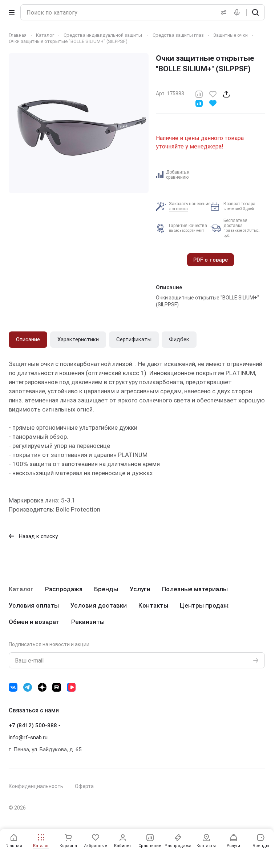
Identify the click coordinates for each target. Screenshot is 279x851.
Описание (28, 339)
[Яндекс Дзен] (42, 687)
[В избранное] (213, 93)
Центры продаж (204, 605)
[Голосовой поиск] (238, 12)
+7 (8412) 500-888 (33, 725)
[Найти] (255, 12)
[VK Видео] (71, 687)
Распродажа (63, 589)
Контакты (153, 605)
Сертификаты (133, 339)
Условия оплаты (34, 605)
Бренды (106, 589)
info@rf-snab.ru (28, 737)
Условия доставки (98, 605)
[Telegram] (27, 687)
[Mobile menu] (11, 12)
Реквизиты (88, 621)
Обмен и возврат (34, 621)
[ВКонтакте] (13, 687)
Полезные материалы (195, 589)
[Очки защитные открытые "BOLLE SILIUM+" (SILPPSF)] (79, 123)
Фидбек (179, 339)
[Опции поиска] (222, 12)
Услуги (140, 589)
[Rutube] (56, 687)
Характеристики (78, 339)
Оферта (84, 786)
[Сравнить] (199, 93)
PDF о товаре (210, 260)
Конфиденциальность (36, 786)
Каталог (21, 589)
